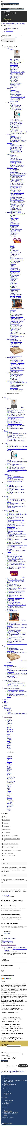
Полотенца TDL (14, 379)
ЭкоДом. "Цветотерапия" (16, 166)
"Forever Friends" (14, 225)
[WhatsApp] (10, 978)
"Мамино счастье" (15, 271)
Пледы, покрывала (12, 339)
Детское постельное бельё (14, 212)
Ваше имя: (3, 1045)
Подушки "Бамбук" (15, 191)
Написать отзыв (11, 945)
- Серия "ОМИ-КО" (17, 370)
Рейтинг (3, 1059)
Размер (2, 968)
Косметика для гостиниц (16, 370)
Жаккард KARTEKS (15, 138)
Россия (8, 810)
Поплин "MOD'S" (15, 92)
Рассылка (6, 1104)
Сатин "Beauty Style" (15, 106)
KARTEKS (10, 731)
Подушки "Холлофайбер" (17, 205)
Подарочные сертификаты (11, 1112)
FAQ (5, 701)
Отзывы (6, 702)
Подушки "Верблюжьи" (16, 194)
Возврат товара (8, 1093)
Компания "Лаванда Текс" (9, 758)
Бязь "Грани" (13, 70)
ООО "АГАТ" (9, 789)
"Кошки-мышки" (14, 262)
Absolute (9, 727)
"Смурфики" (13, 293)
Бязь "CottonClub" (14, 59)
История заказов (8, 1102)
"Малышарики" (14, 268)
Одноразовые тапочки (16, 361)
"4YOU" (12, 216)
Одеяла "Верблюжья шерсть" (17, 175)
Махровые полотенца (12, 372)
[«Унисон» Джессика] (7, 941)
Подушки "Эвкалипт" (16, 208)
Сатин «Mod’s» (14, 130)
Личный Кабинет (8, 1100)
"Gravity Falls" (13, 227)
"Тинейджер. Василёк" (16, 315)
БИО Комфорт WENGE (16, 147)
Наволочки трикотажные (16, 385)
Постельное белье (14, 367)
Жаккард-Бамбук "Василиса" (17, 141)
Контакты (6, 1079)
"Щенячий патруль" (15, 329)
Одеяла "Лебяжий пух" (16, 180)
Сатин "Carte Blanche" (16, 109)
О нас (8, 709)
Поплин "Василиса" (15, 95)
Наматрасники (14, 388)
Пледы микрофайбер (15, 343)
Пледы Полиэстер (15, 346)
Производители (8, 717)
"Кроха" (12, 265)
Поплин (9, 88)
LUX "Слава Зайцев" (15, 161)
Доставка (9, 710)
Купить (3, 975)
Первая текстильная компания (10, 805)
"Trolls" (12, 246)
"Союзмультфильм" (15, 298)
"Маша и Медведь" (15, 273)
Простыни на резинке (16, 390)
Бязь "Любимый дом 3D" (16, 73)
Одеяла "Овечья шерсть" (16, 183)
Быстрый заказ (9, 975)
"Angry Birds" (13, 219)
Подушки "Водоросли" (16, 197)
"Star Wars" (13, 236)
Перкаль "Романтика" (16, 163)
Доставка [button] (4, 875)
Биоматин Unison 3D (15, 152)
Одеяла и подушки (12, 168)
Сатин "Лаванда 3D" (15, 125)
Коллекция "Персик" (15, 84)
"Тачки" (12, 312)
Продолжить (4, 4)
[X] (6, 978)
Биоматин (9, 143)
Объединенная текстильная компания (11, 783)
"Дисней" (12, 257)
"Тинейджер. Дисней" (16, 318)
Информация (7, 708)
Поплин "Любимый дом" (16, 98)
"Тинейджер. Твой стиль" (17, 321)
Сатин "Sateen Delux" (15, 122)
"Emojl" (12, 222)
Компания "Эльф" (9, 765)
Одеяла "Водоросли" (15, 177)
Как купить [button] (5, 863)
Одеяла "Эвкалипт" (15, 188)
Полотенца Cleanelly (15, 377)
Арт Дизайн (9, 747)
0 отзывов (4, 945)
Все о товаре (7, 931)
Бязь (8, 48)
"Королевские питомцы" (16, 259)
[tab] (14, 863)
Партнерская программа (10, 1113)
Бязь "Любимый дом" (15, 76)
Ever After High (14, 332)
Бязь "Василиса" (14, 67)
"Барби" (12, 248)
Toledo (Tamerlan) (9, 741)
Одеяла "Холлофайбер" (16, 186)
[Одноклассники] (3, 978)
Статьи (5, 705)
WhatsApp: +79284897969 (11, 28)
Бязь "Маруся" (14, 79)
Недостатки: (4, 1055)
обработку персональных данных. (17, 1071)
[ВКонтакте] (1, 978)
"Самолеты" (13, 287)
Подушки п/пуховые (15, 211)
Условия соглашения (9, 1085)
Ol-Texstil (8, 736)
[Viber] (8, 978)
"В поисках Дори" (15, 254)
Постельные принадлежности (15, 381)
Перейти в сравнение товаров (16, 8)
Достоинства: (4, 1053)
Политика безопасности (10, 1084)
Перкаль (9, 154)
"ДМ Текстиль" (9, 722)
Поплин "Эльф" (14, 101)
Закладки (6, 1103)
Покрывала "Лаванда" (16, 356)
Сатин (8, 102)
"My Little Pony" (14, 233)
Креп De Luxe (13, 87)
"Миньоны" (13, 279)
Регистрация (7, 21)
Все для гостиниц (11, 357)
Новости (6, 699)
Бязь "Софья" (13, 81)
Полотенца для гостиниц (16, 364)
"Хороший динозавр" (15, 326)
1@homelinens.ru (8, 31)
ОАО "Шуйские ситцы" (9, 773)
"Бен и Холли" (14, 251)
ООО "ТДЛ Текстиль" (9, 796)
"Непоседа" (13, 284)
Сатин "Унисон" (14, 127)
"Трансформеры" (14, 324)
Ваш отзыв (3, 1052)
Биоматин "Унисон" (15, 150)
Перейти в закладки (13, 4)
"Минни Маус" (14, 276)
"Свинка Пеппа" (14, 290)
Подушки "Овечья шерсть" (17, 202)
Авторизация (7, 19)
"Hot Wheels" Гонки (15, 230)
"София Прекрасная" (15, 296)
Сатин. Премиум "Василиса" (17, 133)
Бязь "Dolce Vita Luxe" (16, 62)
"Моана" (12, 282)
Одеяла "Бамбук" (14, 172)
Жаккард (9, 134)
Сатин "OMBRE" (14, 119)
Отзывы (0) (7, 933)
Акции (5, 703)
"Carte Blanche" (14, 158)
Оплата (9, 712)
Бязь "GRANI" (14, 65)
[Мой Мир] (4, 978)
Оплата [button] (4, 886)
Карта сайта (7, 1091)
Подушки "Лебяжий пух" (16, 200)
